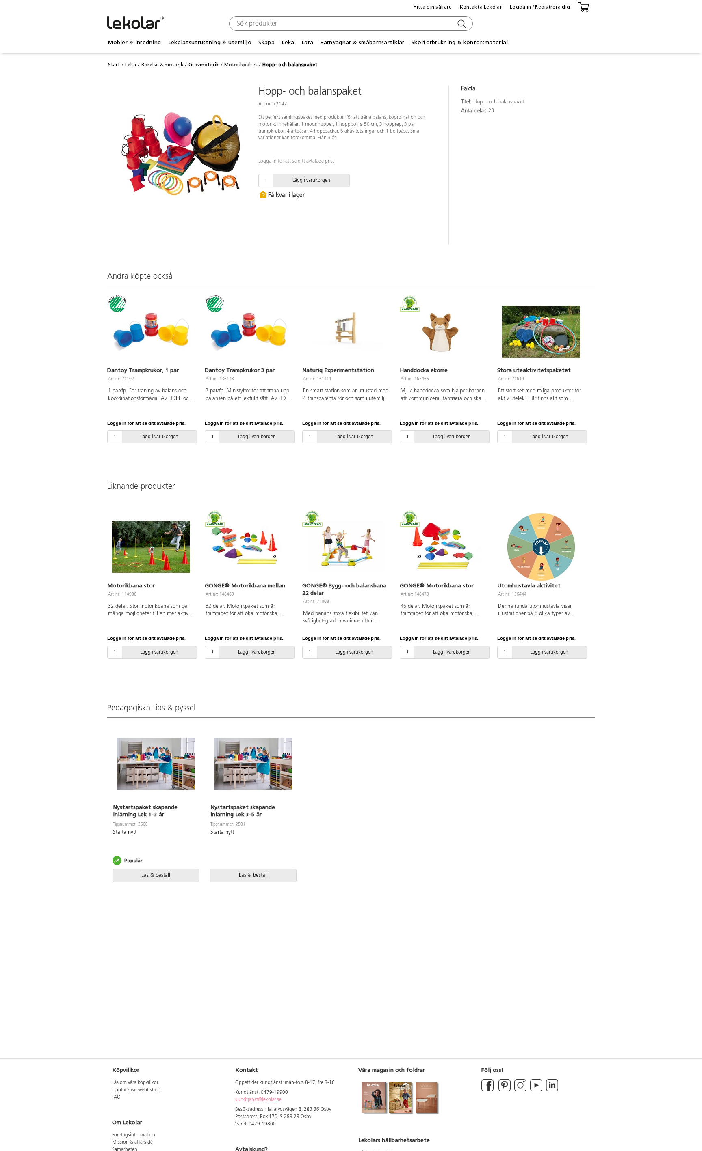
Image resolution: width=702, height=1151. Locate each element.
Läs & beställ (155, 875)
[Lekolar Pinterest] (504, 1090)
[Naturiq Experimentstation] (346, 331)
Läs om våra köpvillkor (135, 1082)
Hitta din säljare (433, 7)
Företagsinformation (133, 1135)
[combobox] (350, 23)
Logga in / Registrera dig (540, 7)
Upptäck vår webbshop (136, 1090)
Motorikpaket (240, 64)
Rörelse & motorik (162, 64)
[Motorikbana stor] (151, 546)
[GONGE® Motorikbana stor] (444, 546)
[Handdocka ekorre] (444, 331)
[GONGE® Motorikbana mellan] (248, 546)
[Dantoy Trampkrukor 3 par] (248, 331)
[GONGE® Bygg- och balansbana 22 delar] (346, 546)
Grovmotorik (203, 64)
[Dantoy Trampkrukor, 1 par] (151, 331)
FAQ (116, 1097)
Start (114, 64)
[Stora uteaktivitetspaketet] (541, 331)
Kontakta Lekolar (481, 7)
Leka (130, 64)
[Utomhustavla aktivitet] (541, 546)
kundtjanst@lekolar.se (258, 1099)
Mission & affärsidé (132, 1142)
